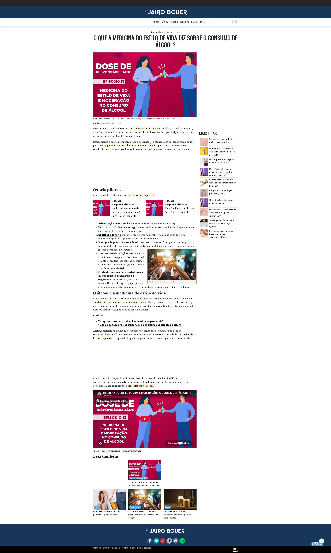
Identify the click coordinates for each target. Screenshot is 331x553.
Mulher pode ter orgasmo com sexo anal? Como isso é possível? (222, 151)
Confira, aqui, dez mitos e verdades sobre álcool (167, 282)
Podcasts (174, 21)
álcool (96, 451)
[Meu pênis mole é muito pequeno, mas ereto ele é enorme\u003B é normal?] (204, 171)
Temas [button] (202, 21)
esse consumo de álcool (168, 334)
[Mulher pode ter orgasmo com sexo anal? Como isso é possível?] (204, 151)
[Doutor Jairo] (165, 11)
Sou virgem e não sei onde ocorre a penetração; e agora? (221, 223)
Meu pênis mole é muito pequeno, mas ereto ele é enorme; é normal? (220, 172)
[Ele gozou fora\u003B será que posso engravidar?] (204, 192)
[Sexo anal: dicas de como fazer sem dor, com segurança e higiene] (204, 233)
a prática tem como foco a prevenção (130, 141)
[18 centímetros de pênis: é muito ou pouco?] (204, 202)
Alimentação (106, 223)
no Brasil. (135, 136)
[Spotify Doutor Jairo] (181, 540)
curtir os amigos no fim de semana (140, 382)
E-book (194, 21)
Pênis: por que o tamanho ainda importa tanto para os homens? (222, 182)
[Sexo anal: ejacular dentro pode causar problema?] (204, 141)
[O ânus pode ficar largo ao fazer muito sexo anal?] (204, 162)
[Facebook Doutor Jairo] (149, 540)
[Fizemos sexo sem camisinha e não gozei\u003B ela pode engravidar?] (204, 212)
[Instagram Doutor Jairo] (175, 540)
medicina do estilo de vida (132, 451)
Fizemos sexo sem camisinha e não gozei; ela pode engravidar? (222, 212)
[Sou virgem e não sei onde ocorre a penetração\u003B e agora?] (204, 222)
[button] (318, 542)
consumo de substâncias (128, 272)
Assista (154, 32)
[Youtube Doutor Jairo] (162, 540)
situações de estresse (137, 242)
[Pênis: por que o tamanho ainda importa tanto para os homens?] (204, 182)
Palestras (184, 21)
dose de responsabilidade (111, 451)
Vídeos (165, 21)
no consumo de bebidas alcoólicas (126, 302)
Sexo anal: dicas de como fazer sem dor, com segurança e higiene (221, 234)
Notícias (156, 21)
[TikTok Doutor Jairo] (169, 540)
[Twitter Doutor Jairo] (156, 540)
